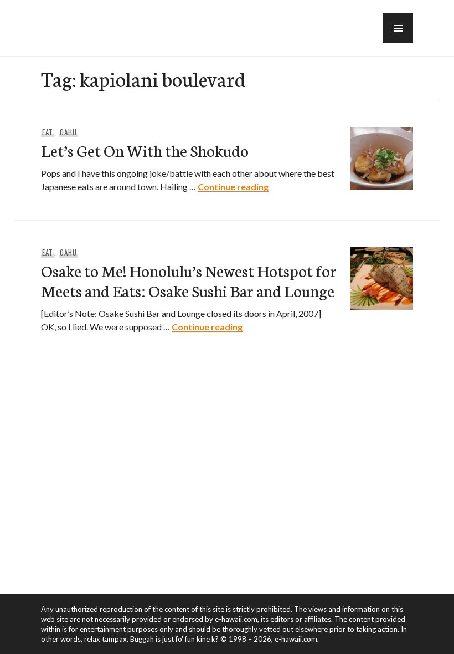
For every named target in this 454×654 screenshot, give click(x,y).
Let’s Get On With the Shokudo (145, 150)
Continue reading (233, 186)
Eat (47, 131)
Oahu (68, 131)
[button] (398, 28)
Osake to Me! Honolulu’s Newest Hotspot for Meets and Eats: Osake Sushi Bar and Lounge (189, 280)
